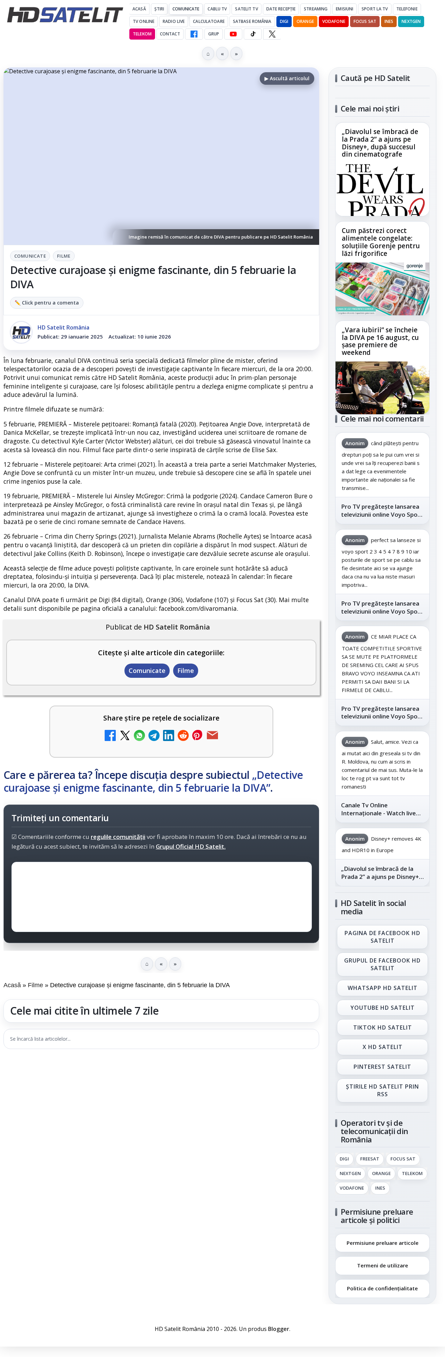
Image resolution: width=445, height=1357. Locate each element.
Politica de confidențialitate (382, 1288)
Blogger (278, 1329)
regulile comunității (118, 837)
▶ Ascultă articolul (287, 78)
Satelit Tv (246, 9)
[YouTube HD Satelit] (233, 34)
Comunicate (185, 9)
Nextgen (411, 21)
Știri (159, 9)
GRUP (213, 34)
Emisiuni (344, 9)
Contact (170, 34)
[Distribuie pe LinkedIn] (168, 736)
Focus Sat (365, 21)
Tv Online (143, 21)
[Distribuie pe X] (124, 736)
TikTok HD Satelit (382, 1027)
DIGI (284, 21)
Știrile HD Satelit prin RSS (382, 1090)
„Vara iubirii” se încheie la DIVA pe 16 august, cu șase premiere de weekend (380, 341)
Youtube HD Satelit (382, 1007)
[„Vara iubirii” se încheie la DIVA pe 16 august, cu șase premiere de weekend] (382, 387)
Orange (305, 21)
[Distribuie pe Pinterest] (197, 736)
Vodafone (333, 21)
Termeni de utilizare (382, 1265)
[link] (382, 169)
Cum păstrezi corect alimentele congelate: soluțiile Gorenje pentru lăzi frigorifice (381, 242)
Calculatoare (208, 21)
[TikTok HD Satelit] (253, 34)
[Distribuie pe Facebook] (110, 736)
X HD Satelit (383, 1047)
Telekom (142, 34)
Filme (64, 256)
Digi (344, 1159)
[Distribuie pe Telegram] (154, 736)
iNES (389, 21)
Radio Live (174, 21)
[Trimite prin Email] (212, 736)
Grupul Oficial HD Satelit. (191, 846)
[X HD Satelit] (272, 34)
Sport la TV (375, 9)
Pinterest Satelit (382, 1067)
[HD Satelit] (65, 14)
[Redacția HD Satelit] (21, 332)
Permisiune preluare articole (383, 1242)
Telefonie (407, 9)
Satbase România (252, 21)
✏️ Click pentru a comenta (47, 302)
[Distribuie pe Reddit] (183, 736)
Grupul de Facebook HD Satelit (382, 964)
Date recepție (281, 9)
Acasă (139, 9)
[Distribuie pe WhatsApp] (139, 736)
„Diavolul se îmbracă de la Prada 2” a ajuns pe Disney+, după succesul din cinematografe (380, 143)
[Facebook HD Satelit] (194, 34)
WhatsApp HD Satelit (383, 988)
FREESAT (369, 1159)
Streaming (315, 9)
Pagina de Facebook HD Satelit (382, 936)
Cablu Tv (217, 9)
